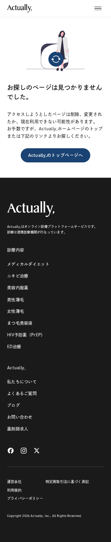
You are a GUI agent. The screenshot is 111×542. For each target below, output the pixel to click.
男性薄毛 (15, 300)
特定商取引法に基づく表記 (67, 481)
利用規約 (14, 490)
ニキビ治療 (17, 276)
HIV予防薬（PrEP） (26, 335)
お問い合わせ (20, 417)
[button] (99, 8)
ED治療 (14, 347)
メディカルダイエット (28, 264)
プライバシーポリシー (25, 498)
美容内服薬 (17, 288)
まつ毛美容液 (20, 323)
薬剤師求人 (17, 429)
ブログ (13, 405)
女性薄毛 (15, 311)
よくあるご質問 (22, 393)
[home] (19, 8)
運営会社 (14, 481)
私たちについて (22, 382)
